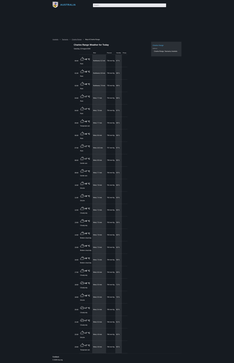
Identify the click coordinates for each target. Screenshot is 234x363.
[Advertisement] (117, 24)
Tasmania (65, 39)
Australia (55, 39)
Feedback (56, 357)
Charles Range (77, 39)
